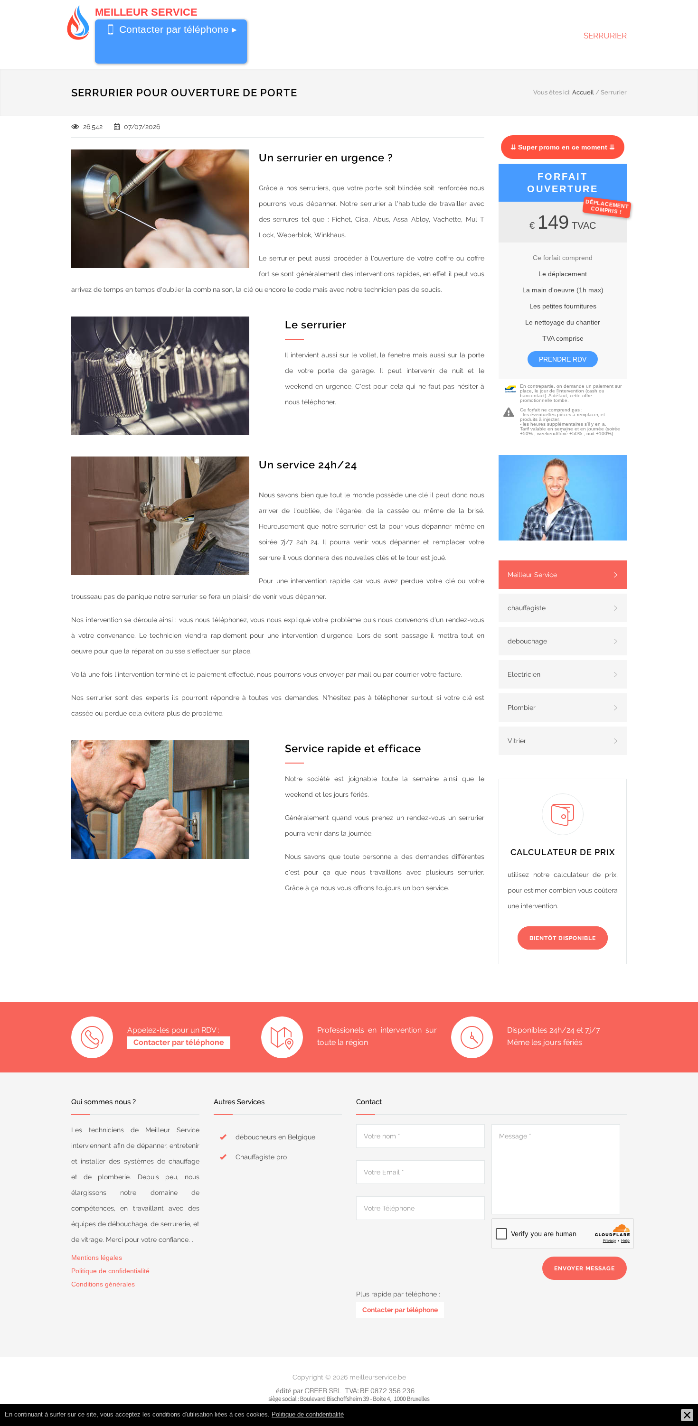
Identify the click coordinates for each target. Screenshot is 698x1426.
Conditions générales (103, 1284)
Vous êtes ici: (552, 92)
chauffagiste (527, 608)
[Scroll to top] (672, 1400)
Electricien (524, 674)
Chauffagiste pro (261, 1157)
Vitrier (517, 741)
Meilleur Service (532, 574)
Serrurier (605, 35)
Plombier (522, 707)
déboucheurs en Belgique (275, 1137)
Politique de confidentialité (110, 1271)
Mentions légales (96, 1257)
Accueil (583, 92)
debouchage (527, 641)
